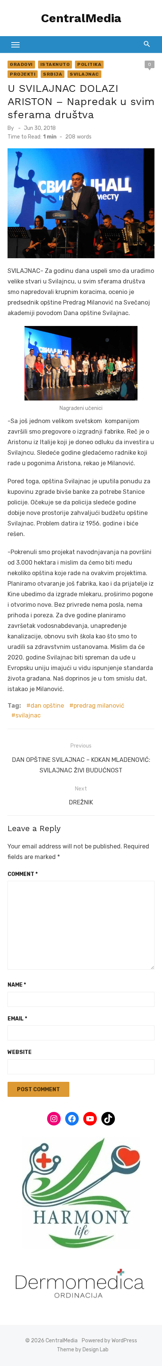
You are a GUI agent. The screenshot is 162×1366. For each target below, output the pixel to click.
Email (17, 1019)
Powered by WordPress (109, 1340)
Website (20, 1052)
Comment (23, 874)
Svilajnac (84, 74)
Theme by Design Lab (83, 1349)
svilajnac (28, 715)
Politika (89, 64)
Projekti (22, 74)
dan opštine (47, 705)
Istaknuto (55, 64)
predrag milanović (98, 705)
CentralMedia (81, 18)
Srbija (52, 74)
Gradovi (21, 64)
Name (17, 985)
